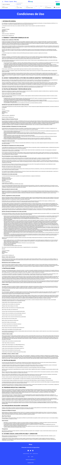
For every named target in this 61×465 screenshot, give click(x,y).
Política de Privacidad (26, 453)
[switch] (55, 7)
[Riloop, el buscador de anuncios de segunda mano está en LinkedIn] (33, 451)
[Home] (2, 1)
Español (32, 456)
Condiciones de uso (35, 453)
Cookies (31, 453)
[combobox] (8, 4)
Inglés (28, 456)
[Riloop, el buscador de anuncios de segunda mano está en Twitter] (30, 451)
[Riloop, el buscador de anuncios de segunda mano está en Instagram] (28, 451)
